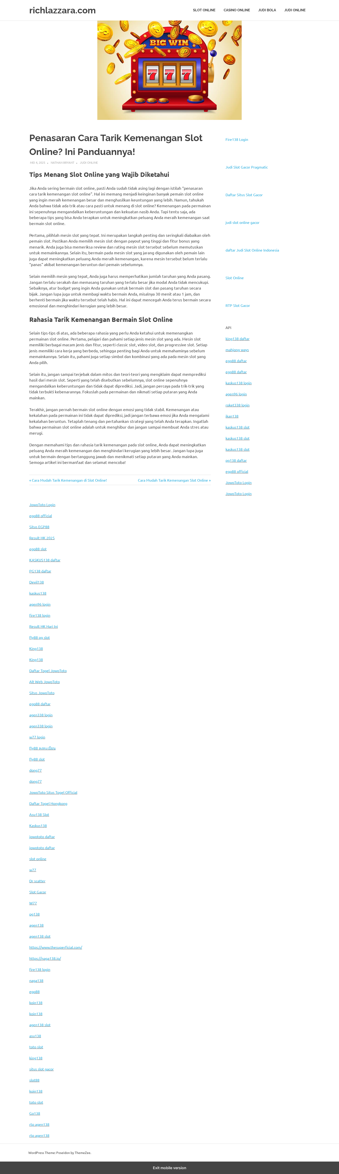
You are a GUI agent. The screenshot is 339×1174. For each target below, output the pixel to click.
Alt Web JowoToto (44, 681)
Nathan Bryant (62, 162)
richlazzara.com (62, 10)
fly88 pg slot (39, 637)
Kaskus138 (38, 825)
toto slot (36, 1046)
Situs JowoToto (41, 692)
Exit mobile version (169, 1167)
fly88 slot (37, 759)
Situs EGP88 (39, 526)
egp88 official (237, 471)
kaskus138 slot (238, 427)
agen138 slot (40, 936)
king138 (35, 1057)
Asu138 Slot (39, 814)
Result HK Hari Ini (43, 626)
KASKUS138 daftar (44, 559)
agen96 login (236, 393)
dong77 (35, 770)
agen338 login (41, 714)
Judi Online (295, 10)
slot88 (34, 1080)
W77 (33, 903)
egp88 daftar (236, 360)
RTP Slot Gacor (238, 305)
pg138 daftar (236, 460)
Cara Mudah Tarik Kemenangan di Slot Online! (69, 480)
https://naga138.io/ (45, 958)
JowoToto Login (239, 482)
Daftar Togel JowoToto (48, 670)
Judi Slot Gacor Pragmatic (247, 167)
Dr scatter (37, 880)
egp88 (34, 991)
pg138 (34, 914)
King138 (36, 648)
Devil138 (36, 582)
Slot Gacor (37, 891)
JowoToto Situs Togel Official (53, 792)
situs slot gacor (41, 1069)
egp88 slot (38, 548)
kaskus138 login (239, 382)
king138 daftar (238, 338)
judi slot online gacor (242, 222)
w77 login (37, 737)
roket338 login (238, 405)
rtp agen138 (39, 1124)
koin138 (35, 1002)
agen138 (36, 925)
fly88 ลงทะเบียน (42, 748)
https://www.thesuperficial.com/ (55, 947)
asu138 (35, 1035)
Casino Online (237, 10)
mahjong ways (237, 349)
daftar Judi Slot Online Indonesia (252, 250)
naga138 (36, 980)
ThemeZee (82, 1152)
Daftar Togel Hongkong (48, 803)
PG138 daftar (40, 571)
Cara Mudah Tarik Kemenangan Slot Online (173, 480)
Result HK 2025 (42, 537)
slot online (37, 858)
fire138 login (39, 615)
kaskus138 (37, 593)
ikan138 (232, 416)
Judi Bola (267, 10)
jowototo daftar (42, 836)
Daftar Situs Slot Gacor (244, 194)
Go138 (34, 1113)
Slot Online (204, 10)
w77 (32, 869)
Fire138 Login (237, 139)
